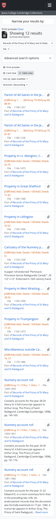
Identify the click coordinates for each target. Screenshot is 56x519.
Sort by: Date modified (14, 78)
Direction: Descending (14, 84)
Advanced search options (21, 58)
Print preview (13, 67)
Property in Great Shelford (22, 186)
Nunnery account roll (18, 380)
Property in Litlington (18, 217)
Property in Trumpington (21, 319)
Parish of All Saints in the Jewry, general (24, 125)
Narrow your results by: (28, 21)
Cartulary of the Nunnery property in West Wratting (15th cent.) (24, 247)
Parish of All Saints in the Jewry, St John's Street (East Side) (24, 95)
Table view (27, 73)
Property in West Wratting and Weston (24, 288)
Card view (11, 73)
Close (20, 29)
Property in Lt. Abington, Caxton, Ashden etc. (24, 156)
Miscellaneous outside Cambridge (24, 349)
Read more (41, 512)
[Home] (5, 5)
